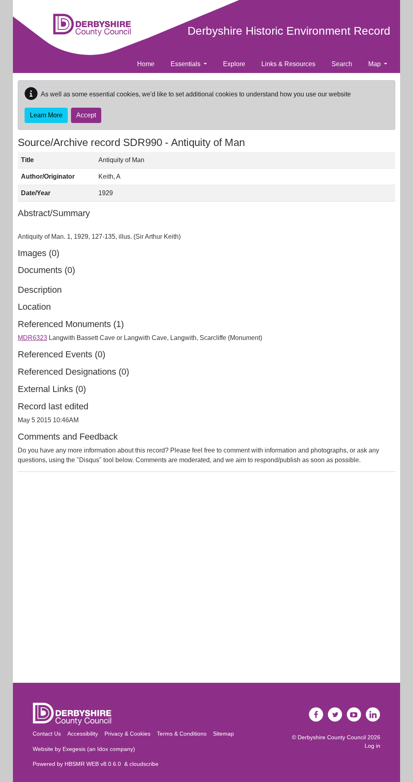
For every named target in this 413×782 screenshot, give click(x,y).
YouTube (354, 714)
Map (375, 63)
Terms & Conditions (181, 733)
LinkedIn (373, 714)
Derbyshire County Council (332, 737)
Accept (86, 115)
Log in (372, 745)
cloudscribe (144, 764)
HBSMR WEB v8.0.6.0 (94, 764)
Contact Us (47, 733)
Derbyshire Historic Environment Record (289, 31)
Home (145, 63)
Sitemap (223, 733)
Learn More (46, 115)
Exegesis (74, 749)
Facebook (316, 714)
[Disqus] (206, 579)
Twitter (335, 714)
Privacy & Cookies (127, 733)
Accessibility (82, 733)
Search (342, 63)
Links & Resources (288, 63)
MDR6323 (32, 337)
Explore (234, 63)
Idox (102, 749)
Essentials (186, 63)
